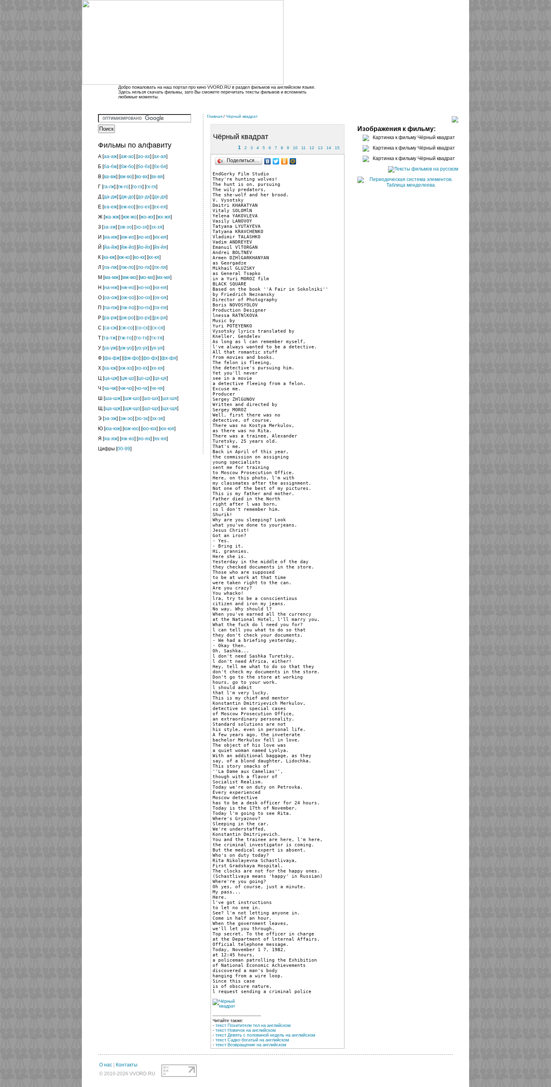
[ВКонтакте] (267, 161)
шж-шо (132, 398)
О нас (105, 1065)
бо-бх (144, 166)
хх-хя (157, 368)
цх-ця (160, 378)
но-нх (144, 287)
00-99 (123, 449)
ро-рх (144, 318)
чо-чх (142, 388)
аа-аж (110, 156)
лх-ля (160, 267)
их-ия (160, 237)
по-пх (144, 307)
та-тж (109, 338)
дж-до (127, 197)
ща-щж (113, 408)
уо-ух (142, 348)
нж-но (127, 287)
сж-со (126, 328)
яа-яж (110, 438)
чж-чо (126, 388)
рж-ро (127, 318)
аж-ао (127, 156)
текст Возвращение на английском (250, 1044)
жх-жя (164, 217)
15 (337, 148)
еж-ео (127, 207)
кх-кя (153, 257)
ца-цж (110, 378)
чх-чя (157, 388)
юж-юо (131, 428)
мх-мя (163, 277)
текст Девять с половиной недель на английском (265, 1035)
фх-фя (168, 358)
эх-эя (157, 418)
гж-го (123, 186)
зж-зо (125, 227)
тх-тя (157, 338)
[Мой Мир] (293, 161)
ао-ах (144, 156)
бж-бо (127, 166)
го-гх (137, 186)
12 (311, 148)
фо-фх (150, 358)
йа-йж (110, 247)
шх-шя (169, 398)
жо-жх (147, 217)
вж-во (126, 176)
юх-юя (167, 428)
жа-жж (112, 217)
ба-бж (110, 166)
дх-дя (160, 197)
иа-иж (110, 237)
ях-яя (160, 438)
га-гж (108, 186)
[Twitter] (276, 161)
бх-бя (160, 166)
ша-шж (113, 398)
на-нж (110, 287)
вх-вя (157, 176)
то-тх (141, 338)
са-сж (110, 328)
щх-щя (169, 408)
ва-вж (110, 176)
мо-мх (146, 277)
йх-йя (160, 247)
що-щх (151, 408)
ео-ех (144, 207)
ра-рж (110, 318)
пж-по (127, 307)
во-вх (142, 176)
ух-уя (157, 348)
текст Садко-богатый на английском (252, 1039)
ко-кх (139, 257)
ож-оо (127, 297)
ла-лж (110, 267)
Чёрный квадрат (242, 116)
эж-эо (126, 418)
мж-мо (129, 277)
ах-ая (160, 156)
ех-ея (160, 207)
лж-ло (127, 267)
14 (328, 148)
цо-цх (144, 378)
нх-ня (160, 287)
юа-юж (112, 428)
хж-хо (126, 368)
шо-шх (151, 398)
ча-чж (110, 388)
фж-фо (131, 358)
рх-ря (160, 318)
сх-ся (157, 328)
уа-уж (110, 348)
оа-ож (110, 297)
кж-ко (124, 257)
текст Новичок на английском (245, 1030)
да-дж (110, 197)
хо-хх (142, 368)
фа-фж (112, 358)
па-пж (110, 307)
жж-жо (130, 217)
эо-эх (142, 418)
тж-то (125, 338)
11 (303, 148)
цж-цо (127, 378)
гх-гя (151, 186)
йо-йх (144, 247)
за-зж (109, 227)
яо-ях (144, 438)
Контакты (127, 1065)
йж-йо (127, 247)
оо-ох (144, 297)
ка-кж (109, 257)
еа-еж (110, 207)
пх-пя (160, 307)
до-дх (144, 197)
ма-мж (111, 277)
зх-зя (157, 227)
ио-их (144, 237)
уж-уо (126, 348)
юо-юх (149, 428)
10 (295, 148)
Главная (214, 116)
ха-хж (110, 368)
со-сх (142, 328)
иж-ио (127, 237)
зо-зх (141, 227)
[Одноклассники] (284, 161)
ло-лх (144, 267)
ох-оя (160, 297)
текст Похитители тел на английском (253, 1025)
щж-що (132, 408)
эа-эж (110, 418)
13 (320, 148)
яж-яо (127, 438)
